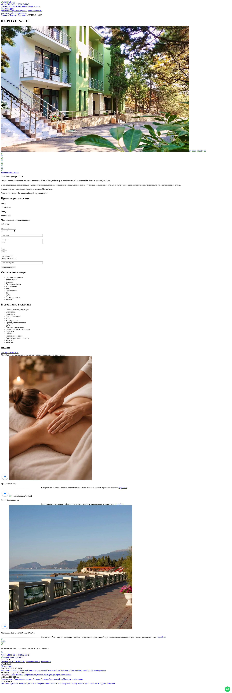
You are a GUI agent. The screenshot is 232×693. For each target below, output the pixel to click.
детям (3, 11)
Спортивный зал (53, 670)
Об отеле (11, 6)
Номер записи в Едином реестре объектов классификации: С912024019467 (32, 690)
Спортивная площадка (36, 670)
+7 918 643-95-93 (8, 4)
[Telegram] (10, 2)
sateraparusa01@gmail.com (13, 657)
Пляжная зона (69, 679)
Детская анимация (44, 675)
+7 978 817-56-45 (22, 4)
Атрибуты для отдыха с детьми (84, 683)
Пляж (88, 670)
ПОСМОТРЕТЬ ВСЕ (9, 353)
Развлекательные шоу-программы (57, 683)
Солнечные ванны (98, 670)
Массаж (4, 666)
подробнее (123, 488)
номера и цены (34, 6)
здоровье (23, 11)
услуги (24, 6)
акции (18, 6)
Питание (82, 670)
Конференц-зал (30, 675)
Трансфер (56, 675)
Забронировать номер (10, 172)
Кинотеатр (65, 670)
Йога (10, 666)
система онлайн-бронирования (13, 13)
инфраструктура (13, 11)
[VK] (3, 2)
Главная (4, 6)
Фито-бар (79, 679)
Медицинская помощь (10, 670)
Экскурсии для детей (106, 683)
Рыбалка (23, 670)
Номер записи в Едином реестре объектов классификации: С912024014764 (32, 687)
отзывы (31, 11)
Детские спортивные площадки (14, 683)
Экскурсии (5, 675)
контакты (38, 11)
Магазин (19, 675)
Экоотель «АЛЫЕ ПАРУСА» (13, 662)
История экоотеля (33, 662)
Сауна (13, 675)
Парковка (74, 670)
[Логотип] (7, 9)
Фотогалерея (46, 662)
